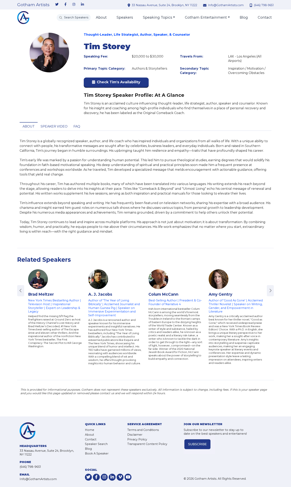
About (101, 17)
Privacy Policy (137, 439)
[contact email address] (205, 5)
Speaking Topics (157, 17)
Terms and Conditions (143, 430)
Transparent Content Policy (147, 444)
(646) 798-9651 (264, 5)
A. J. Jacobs (100, 294)
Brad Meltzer (41, 294)
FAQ (76, 126)
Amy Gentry (220, 294)
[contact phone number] (251, 5)
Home (89, 430)
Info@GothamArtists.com (226, 5)
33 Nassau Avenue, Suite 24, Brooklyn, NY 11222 (164, 5)
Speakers (125, 17)
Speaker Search (96, 444)
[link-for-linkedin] (82, 4)
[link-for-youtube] (128, 477)
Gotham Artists (33, 4)
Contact (265, 17)
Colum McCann (163, 294)
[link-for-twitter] (57, 4)
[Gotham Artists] (23, 17)
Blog (244, 17)
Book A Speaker (96, 453)
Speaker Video (54, 126)
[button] (116, 83)
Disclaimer (134, 434)
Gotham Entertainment (206, 17)
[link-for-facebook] (65, 4)
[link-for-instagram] (74, 4)
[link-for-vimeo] (120, 477)
